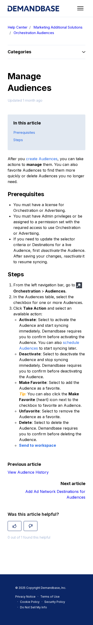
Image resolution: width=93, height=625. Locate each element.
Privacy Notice (25, 596)
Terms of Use (50, 596)
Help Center (17, 27)
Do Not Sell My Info (33, 607)
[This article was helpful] (14, 526)
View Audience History (28, 472)
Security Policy (54, 602)
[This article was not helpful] (30, 526)
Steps (18, 140)
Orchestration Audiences (34, 32)
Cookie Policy (30, 602)
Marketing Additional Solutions (58, 27)
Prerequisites (24, 132)
